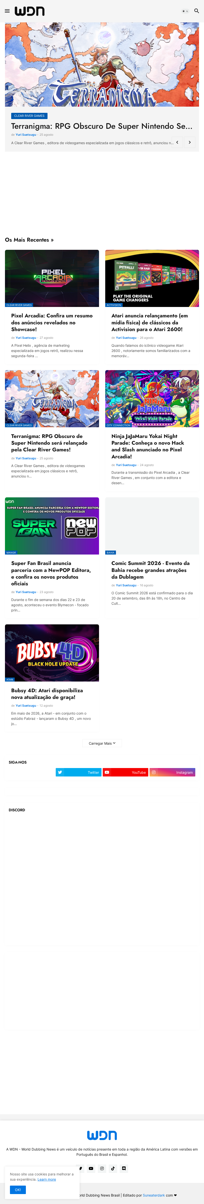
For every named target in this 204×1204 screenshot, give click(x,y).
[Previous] (177, 142)
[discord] (124, 1168)
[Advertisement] (102, 194)
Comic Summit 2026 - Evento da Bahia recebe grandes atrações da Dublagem (150, 570)
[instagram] (102, 1168)
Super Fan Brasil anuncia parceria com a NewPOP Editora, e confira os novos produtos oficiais (51, 573)
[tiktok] (113, 1168)
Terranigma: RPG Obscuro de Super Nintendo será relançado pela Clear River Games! (49, 443)
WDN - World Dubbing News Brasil (92, 1195)
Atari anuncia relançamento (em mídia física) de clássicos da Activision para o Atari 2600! (102, 126)
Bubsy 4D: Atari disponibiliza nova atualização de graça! (47, 694)
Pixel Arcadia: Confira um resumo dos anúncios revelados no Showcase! (52, 322)
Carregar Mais (100, 743)
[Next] (189, 142)
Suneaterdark (154, 1195)
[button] (7, 11)
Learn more (47, 1179)
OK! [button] (18, 1190)
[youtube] (91, 1168)
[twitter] (80, 1168)
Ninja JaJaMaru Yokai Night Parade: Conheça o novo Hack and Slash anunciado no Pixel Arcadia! (147, 446)
